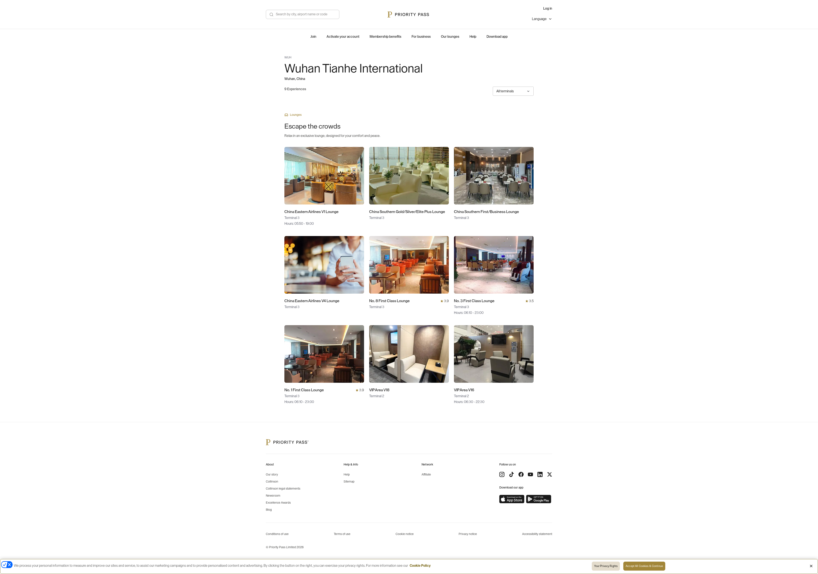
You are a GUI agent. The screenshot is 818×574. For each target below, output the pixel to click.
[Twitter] (549, 474)
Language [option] (539, 19)
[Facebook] (521, 474)
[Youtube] (530, 474)
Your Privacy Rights (606, 566)
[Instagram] (501, 474)
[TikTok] (511, 474)
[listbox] (542, 19)
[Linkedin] (540, 474)
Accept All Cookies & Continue (644, 566)
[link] (511, 499)
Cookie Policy (420, 565)
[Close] (811, 566)
